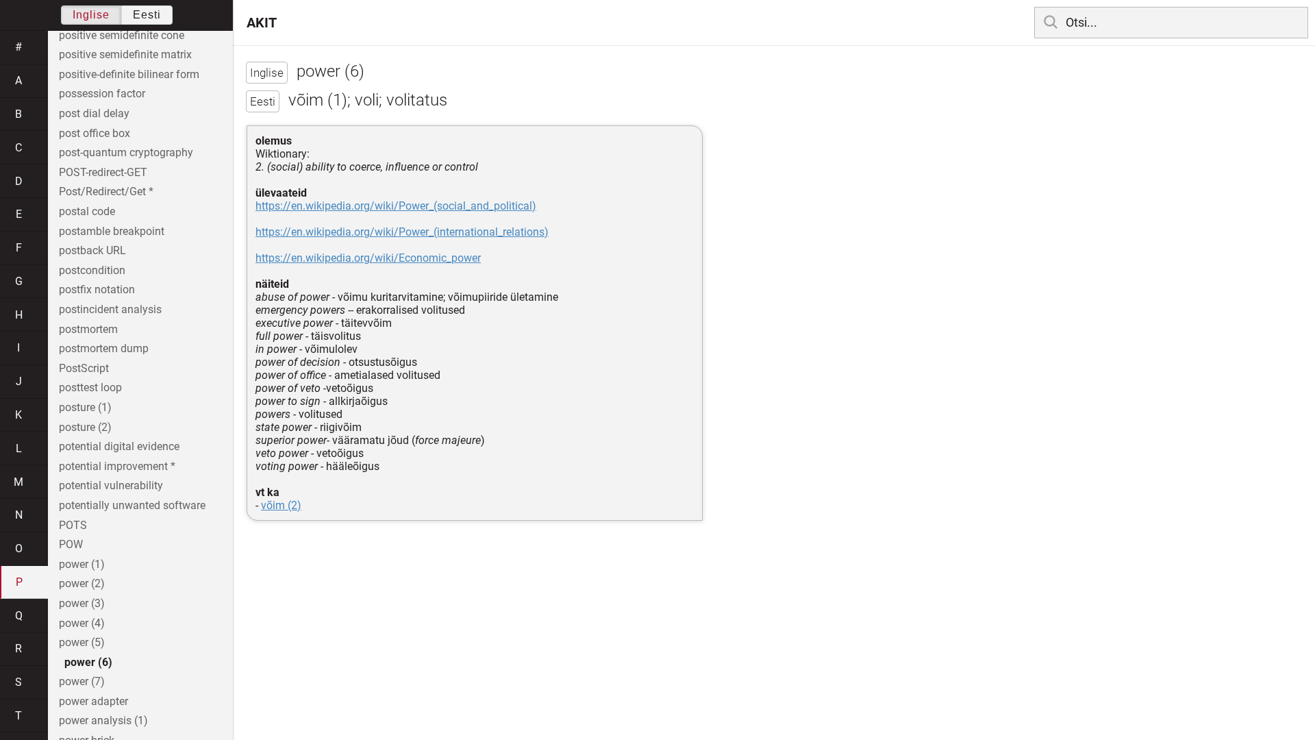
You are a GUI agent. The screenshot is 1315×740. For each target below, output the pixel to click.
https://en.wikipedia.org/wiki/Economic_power (368, 257)
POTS (73, 525)
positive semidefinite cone (121, 35)
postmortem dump (104, 348)
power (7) (82, 681)
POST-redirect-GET (103, 172)
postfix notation (97, 289)
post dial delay (94, 113)
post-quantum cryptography (126, 152)
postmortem (88, 329)
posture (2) (85, 427)
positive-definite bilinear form (129, 74)
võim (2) (281, 505)
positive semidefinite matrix (125, 54)
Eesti (147, 15)
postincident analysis (110, 309)
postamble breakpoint (111, 231)
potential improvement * (117, 466)
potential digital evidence (119, 446)
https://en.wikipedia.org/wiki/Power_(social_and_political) (395, 205)
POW (71, 544)
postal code (87, 211)
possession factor (102, 93)
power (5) (82, 642)
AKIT (262, 22)
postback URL (92, 250)
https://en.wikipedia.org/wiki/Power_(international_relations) (402, 231)
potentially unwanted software (132, 505)
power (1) (82, 564)
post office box (94, 133)
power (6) (88, 662)
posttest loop (90, 387)
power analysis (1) (103, 720)
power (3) (82, 603)
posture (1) (85, 407)
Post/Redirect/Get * (106, 191)
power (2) (82, 583)
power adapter (93, 701)
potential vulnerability (111, 485)
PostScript (84, 368)
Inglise (91, 15)
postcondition (92, 270)
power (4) (82, 623)
